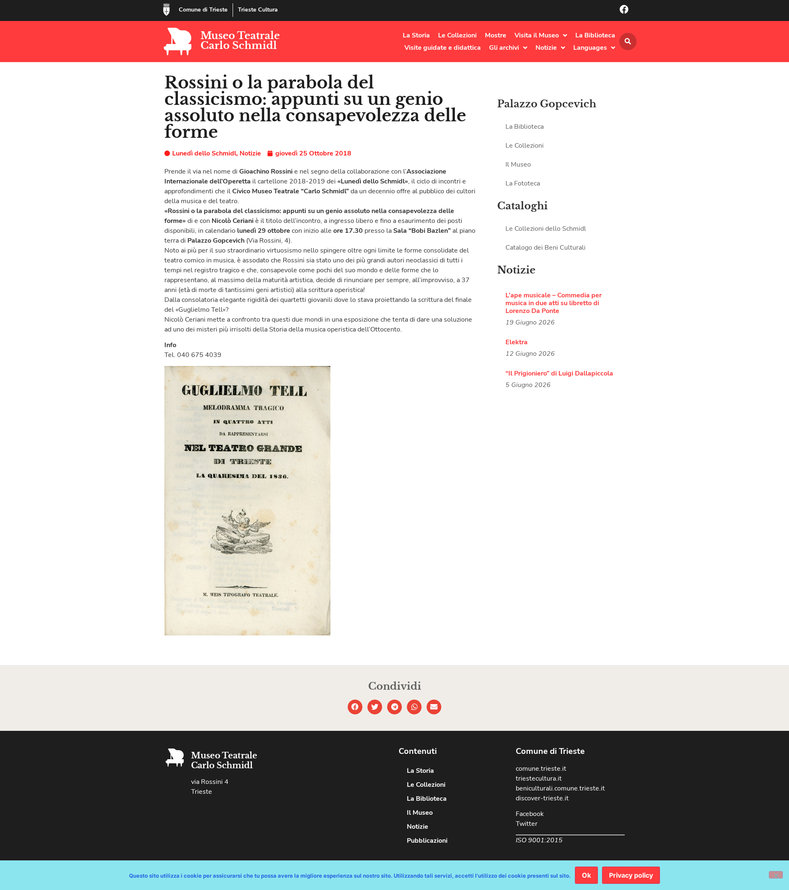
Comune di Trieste (203, 10)
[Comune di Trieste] (166, 9)
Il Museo (518, 164)
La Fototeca (522, 183)
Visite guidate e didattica (442, 47)
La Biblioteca (595, 35)
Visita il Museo (536, 35)
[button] (628, 41)
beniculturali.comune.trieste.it (560, 788)
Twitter (527, 823)
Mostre (495, 35)
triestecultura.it (539, 778)
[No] (776, 874)
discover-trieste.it (542, 798)
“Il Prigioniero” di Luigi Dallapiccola (559, 373)
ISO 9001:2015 (539, 840)
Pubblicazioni (427, 840)
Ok (586, 875)
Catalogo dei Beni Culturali (545, 247)
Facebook (530, 813)
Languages (590, 47)
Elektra (516, 342)
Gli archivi (504, 47)
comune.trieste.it (541, 768)
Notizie (546, 47)
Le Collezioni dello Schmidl (545, 228)
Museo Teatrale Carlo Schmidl (240, 40)
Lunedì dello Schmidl (204, 153)
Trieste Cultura (258, 10)
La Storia (416, 35)
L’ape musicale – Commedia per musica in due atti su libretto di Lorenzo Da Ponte (553, 303)
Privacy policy (631, 875)
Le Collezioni (457, 35)
